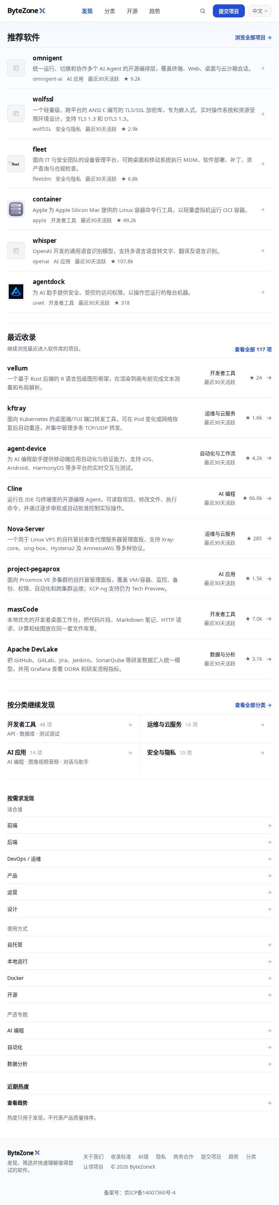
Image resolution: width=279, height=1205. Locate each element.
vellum (17, 368)
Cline (14, 488)
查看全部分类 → (253, 704)
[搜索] (202, 10)
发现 (87, 11)
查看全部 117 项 (253, 349)
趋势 (154, 11)
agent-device (26, 448)
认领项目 (93, 1166)
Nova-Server (26, 529)
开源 (132, 11)
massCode (22, 609)
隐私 (161, 1156)
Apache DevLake (32, 649)
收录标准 (121, 1156)
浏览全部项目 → (253, 37)
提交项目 (229, 11)
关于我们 (93, 1156)
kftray (16, 408)
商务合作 (183, 1156)
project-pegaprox (33, 569)
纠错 (143, 1156)
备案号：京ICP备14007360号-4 (139, 1192)
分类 (109, 11)
